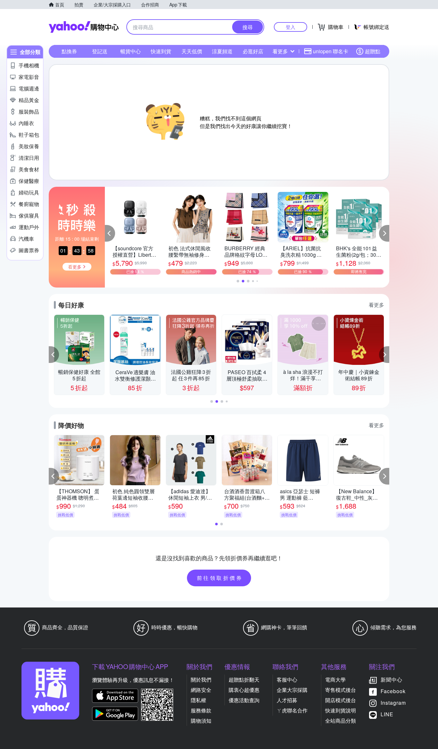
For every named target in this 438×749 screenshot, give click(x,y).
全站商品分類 (340, 720)
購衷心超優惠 (244, 689)
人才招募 (287, 700)
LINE (387, 714)
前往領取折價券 (220, 577)
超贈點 (372, 51)
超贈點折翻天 (244, 679)
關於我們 (201, 679)
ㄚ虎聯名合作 (292, 710)
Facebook (393, 691)
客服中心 (287, 679)
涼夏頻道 (222, 51)
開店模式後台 (340, 700)
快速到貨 (161, 51)
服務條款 (201, 710)
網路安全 (201, 689)
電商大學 (335, 679)
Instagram (393, 702)
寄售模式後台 (340, 689)
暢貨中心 (130, 51)
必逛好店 (253, 51)
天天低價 (191, 51)
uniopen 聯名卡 (330, 51)
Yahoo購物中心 (84, 27)
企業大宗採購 (292, 689)
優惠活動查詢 (244, 700)
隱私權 (198, 700)
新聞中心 (391, 679)
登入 (290, 26)
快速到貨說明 (340, 710)
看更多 (280, 51)
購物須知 (201, 720)
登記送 (99, 51)
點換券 (69, 51)
